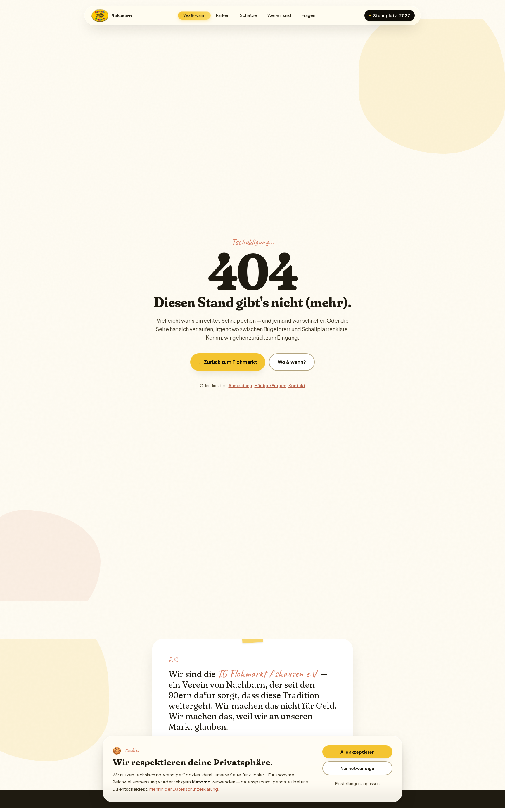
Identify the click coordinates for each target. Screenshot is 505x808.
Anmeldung (240, 385)
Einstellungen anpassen (357, 783)
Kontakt (296, 385)
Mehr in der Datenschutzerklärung (183, 789)
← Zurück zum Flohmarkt (227, 362)
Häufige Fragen (270, 385)
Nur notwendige (357, 768)
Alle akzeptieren (357, 752)
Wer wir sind (279, 15)
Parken (222, 15)
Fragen (308, 15)
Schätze (248, 15)
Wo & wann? (292, 362)
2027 (391, 15)
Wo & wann (194, 15)
